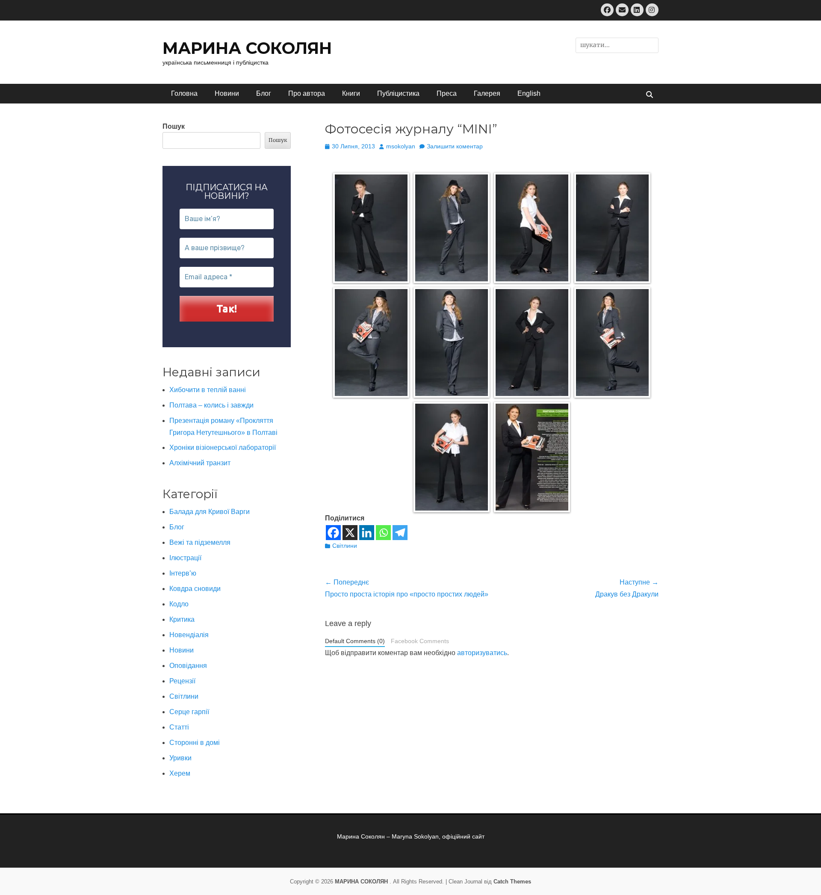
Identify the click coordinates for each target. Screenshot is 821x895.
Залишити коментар (455, 146)
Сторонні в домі (194, 742)
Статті (179, 727)
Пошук (173, 126)
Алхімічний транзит (199, 463)
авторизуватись (482, 652)
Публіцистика (398, 93)
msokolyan (400, 146)
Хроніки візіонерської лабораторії (222, 447)
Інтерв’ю (182, 573)
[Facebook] (333, 532)
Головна (184, 93)
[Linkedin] (366, 532)
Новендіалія (189, 634)
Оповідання (188, 665)
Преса (447, 93)
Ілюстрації (185, 557)
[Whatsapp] (383, 532)
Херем (179, 773)
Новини (227, 93)
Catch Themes (512, 881)
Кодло (179, 604)
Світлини (344, 545)
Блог (263, 93)
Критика (182, 619)
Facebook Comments (420, 641)
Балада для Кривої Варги (209, 511)
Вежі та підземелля (199, 542)
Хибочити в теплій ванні (207, 389)
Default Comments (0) (355, 641)
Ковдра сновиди (195, 588)
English (528, 93)
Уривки (180, 758)
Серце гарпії (189, 711)
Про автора (306, 93)
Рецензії (182, 681)
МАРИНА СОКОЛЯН (247, 48)
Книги (351, 93)
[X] (350, 532)
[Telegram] (400, 532)
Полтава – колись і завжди (211, 405)
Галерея (487, 93)
